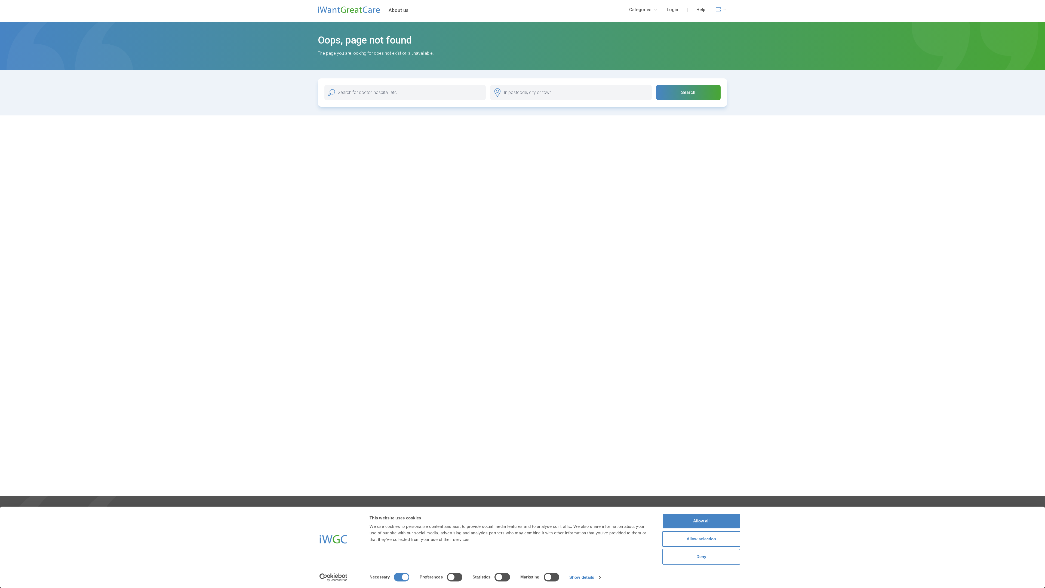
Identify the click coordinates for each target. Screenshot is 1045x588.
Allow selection (701, 539)
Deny (701, 556)
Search (688, 92)
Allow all (701, 521)
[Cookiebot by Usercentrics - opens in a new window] (333, 577)
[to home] (349, 12)
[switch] (454, 577)
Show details (581, 577)
